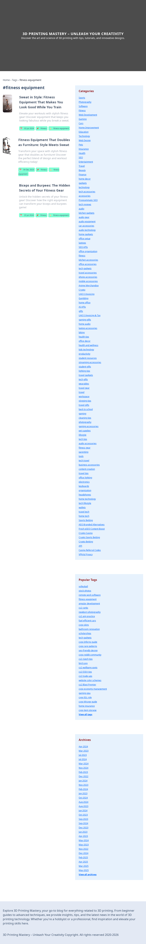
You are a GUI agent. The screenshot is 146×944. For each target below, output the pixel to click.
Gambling (83, 298)
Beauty (82, 170)
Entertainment (86, 161)
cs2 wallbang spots (88, 667)
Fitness (41, 128)
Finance (82, 174)
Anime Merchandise (89, 285)
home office (84, 302)
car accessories (86, 225)
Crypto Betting (86, 541)
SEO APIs (83, 247)
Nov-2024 (83, 767)
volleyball (83, 586)
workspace (84, 396)
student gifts (85, 366)
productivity (84, 353)
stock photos (85, 590)
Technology (84, 136)
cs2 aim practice (87, 616)
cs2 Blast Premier (87, 684)
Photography (85, 102)
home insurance (87, 705)
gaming (82, 413)
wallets (82, 507)
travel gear (84, 387)
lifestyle (82, 434)
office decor (84, 341)
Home (6, 80)
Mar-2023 (83, 750)
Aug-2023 (83, 806)
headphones (85, 494)
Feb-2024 (83, 789)
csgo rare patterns (88, 646)
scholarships (85, 633)
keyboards (84, 486)
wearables (84, 383)
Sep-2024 (83, 823)
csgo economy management (93, 688)
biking (82, 332)
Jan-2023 (83, 793)
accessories (84, 195)
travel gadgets (86, 375)
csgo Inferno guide (88, 641)
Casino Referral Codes (90, 550)
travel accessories (88, 272)
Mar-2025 (83, 866)
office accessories (88, 264)
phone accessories (88, 277)
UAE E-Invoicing (86, 294)
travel (81, 392)
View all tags (85, 714)
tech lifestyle (85, 503)
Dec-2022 (83, 776)
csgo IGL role (85, 697)
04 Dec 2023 (26, 169)
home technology (87, 498)
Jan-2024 (83, 780)
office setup (84, 238)
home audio (84, 323)
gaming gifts (85, 319)
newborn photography (90, 612)
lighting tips (84, 370)
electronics (84, 481)
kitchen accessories (88, 259)
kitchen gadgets (86, 212)
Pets (81, 144)
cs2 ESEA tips (85, 671)
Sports (82, 97)
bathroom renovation (89, 629)
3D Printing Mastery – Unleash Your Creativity (73, 33)
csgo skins (84, 624)
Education (83, 131)
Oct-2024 (83, 797)
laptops (82, 242)
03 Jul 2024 (27, 128)
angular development (89, 603)
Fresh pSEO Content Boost (92, 528)
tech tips (83, 439)
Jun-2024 (83, 810)
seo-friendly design (88, 650)
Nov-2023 (83, 784)
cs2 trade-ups (85, 676)
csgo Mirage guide (88, 701)
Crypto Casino (86, 533)
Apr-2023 (83, 836)
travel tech (84, 511)
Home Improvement (89, 127)
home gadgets (86, 234)
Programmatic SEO (88, 200)
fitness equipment (59, 128)
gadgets (83, 183)
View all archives (88, 874)
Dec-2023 (83, 827)
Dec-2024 (83, 853)
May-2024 (84, 840)
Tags (14, 80)
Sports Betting (86, 520)
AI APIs (82, 306)
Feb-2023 (83, 772)
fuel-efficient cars (87, 620)
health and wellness (88, 345)
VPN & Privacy (86, 554)
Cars (81, 123)
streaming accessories (90, 362)
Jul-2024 (83, 759)
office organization (88, 251)
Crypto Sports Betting (89, 537)
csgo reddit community (90, 654)
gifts (81, 311)
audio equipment (87, 221)
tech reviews (85, 204)
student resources (88, 358)
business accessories (89, 464)
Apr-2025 (83, 861)
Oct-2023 (83, 814)
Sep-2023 (83, 819)
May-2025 (84, 870)
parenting (83, 452)
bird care (83, 663)
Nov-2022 (83, 848)
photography (85, 422)
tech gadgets (85, 268)
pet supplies (85, 430)
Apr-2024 (83, 746)
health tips (84, 336)
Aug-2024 (83, 802)
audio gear (84, 217)
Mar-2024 (83, 763)
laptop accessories (88, 328)
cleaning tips (85, 417)
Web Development (88, 114)
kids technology (86, 349)
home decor (85, 178)
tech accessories (87, 191)
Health (82, 153)
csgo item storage (88, 710)
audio (81, 208)
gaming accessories (88, 426)
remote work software (90, 594)
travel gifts (84, 405)
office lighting (85, 477)
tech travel (84, 460)
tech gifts (83, 379)
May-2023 (84, 844)
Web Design (85, 140)
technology (84, 187)
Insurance (84, 148)
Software (83, 106)
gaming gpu (84, 693)
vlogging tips (85, 400)
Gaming (83, 119)
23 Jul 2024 (27, 215)
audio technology (87, 230)
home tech (84, 516)
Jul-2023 (83, 755)
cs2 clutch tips (86, 659)
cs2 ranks (83, 607)
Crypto (82, 289)
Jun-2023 (83, 831)
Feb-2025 (83, 857)
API (80, 545)
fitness (82, 255)
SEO (81, 157)
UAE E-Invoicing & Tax (89, 315)
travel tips (83, 473)
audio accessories (88, 443)
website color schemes (90, 680)
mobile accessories (88, 281)
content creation (87, 469)
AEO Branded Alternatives (92, 524)
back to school (86, 409)
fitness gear (84, 447)
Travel (82, 166)
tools (81, 456)
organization (85, 490)
